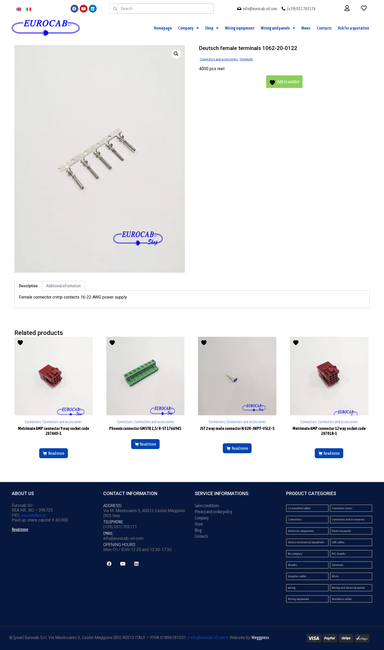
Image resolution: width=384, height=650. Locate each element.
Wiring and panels (275, 28)
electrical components (301, 531)
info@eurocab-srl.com (208, 637)
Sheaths (292, 565)
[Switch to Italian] (29, 8)
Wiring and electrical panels (348, 588)
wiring (291, 588)
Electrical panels (341, 531)
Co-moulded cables (299, 508)
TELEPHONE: (113, 521)
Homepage (163, 28)
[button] (176, 54)
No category (295, 554)
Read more (56, 453)
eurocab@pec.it (33, 515)
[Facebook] (74, 9)
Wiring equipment (239, 28)
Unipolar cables (297, 576)
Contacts (324, 28)
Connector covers (342, 508)
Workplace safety (342, 599)
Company (186, 28)
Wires (335, 576)
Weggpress (260, 637)
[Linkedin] (93, 9)
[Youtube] (84, 9)
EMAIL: (108, 533)
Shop (209, 28)
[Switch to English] (19, 8)
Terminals (246, 59)
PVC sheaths (339, 554)
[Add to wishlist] (21, 342)
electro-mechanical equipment (306, 542)
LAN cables (338, 542)
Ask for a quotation (353, 28)
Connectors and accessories (219, 59)
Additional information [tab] (63, 285)
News (306, 28)
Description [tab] (28, 285)
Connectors (294, 519)
